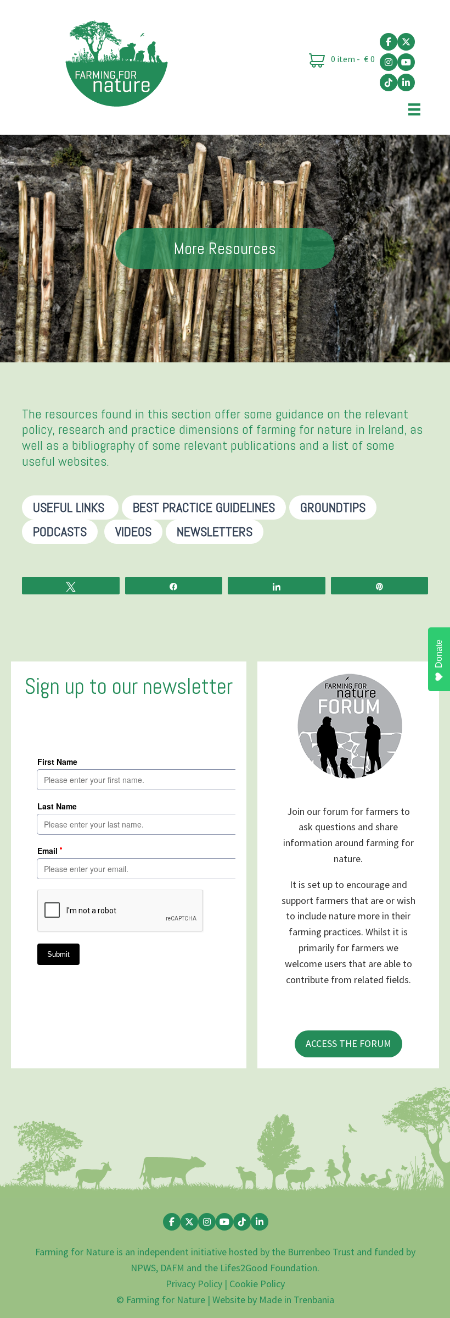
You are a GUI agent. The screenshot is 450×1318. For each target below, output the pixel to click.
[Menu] (414, 109)
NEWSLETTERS (214, 531)
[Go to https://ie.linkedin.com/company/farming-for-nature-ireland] (406, 82)
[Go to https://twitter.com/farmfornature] (406, 42)
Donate (438, 653)
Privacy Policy (194, 1283)
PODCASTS (60, 531)
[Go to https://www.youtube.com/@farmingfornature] (406, 62)
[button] (348, 1043)
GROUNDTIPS (332, 507)
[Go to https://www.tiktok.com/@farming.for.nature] (388, 82)
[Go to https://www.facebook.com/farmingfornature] (388, 42)
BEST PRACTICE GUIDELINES (204, 507)
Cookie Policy (257, 1283)
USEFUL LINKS (70, 507)
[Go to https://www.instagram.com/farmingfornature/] (388, 62)
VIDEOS (133, 531)
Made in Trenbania (296, 1299)
